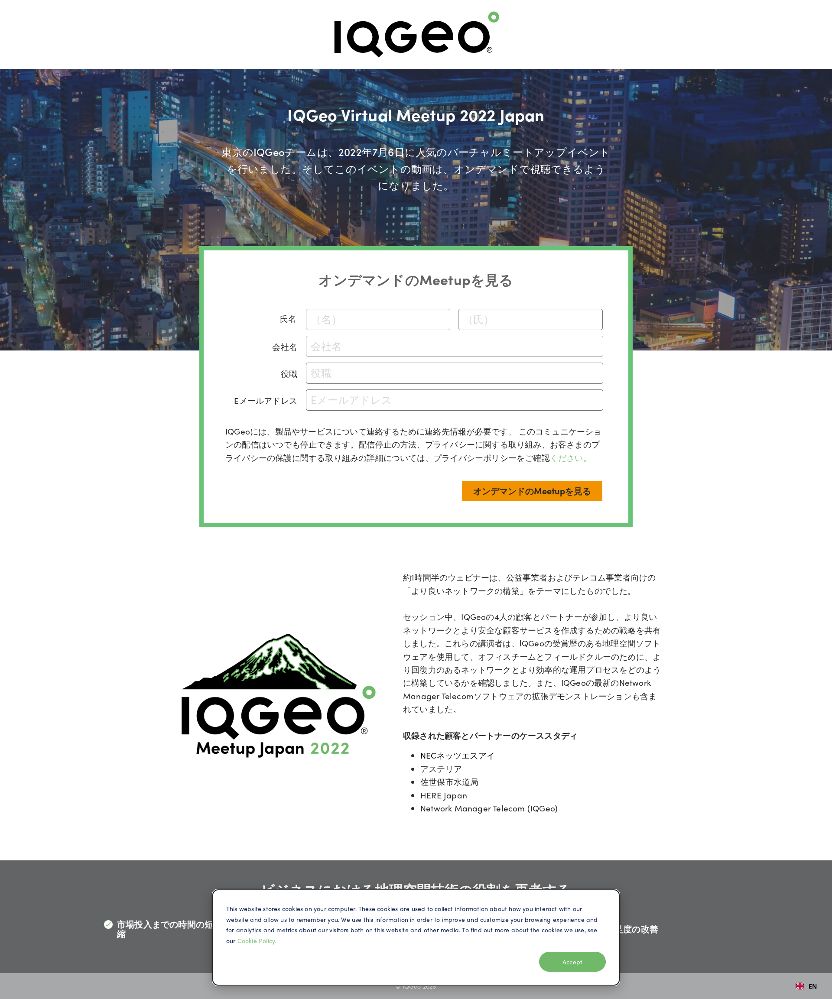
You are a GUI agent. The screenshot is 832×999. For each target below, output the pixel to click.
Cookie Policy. (256, 940)
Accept (572, 961)
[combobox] (806, 986)
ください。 (571, 457)
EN (813, 986)
